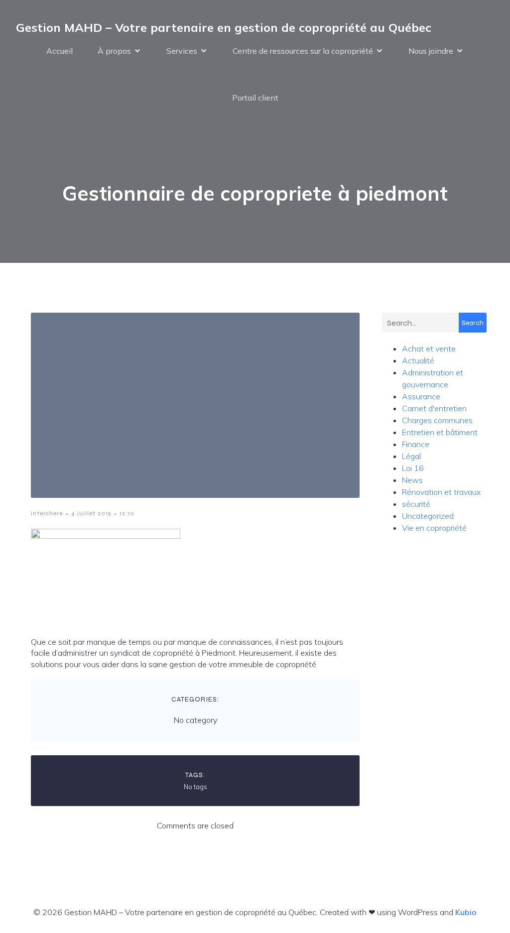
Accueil (59, 51)
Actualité (418, 360)
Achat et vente (429, 348)
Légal (411, 456)
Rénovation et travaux (441, 492)
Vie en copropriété (434, 528)
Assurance (421, 396)
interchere (47, 513)
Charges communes (437, 420)
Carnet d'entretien (434, 408)
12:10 (127, 513)
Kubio (466, 912)
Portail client (255, 98)
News (412, 480)
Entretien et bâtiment (440, 432)
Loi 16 (413, 468)
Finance (415, 444)
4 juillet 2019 (91, 513)
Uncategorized (428, 516)
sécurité (416, 504)
